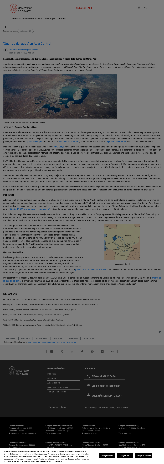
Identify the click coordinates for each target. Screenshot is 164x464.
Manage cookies (107, 455)
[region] (82, 456)
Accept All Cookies (144, 455)
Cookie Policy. (57, 461)
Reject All (125, 455)
